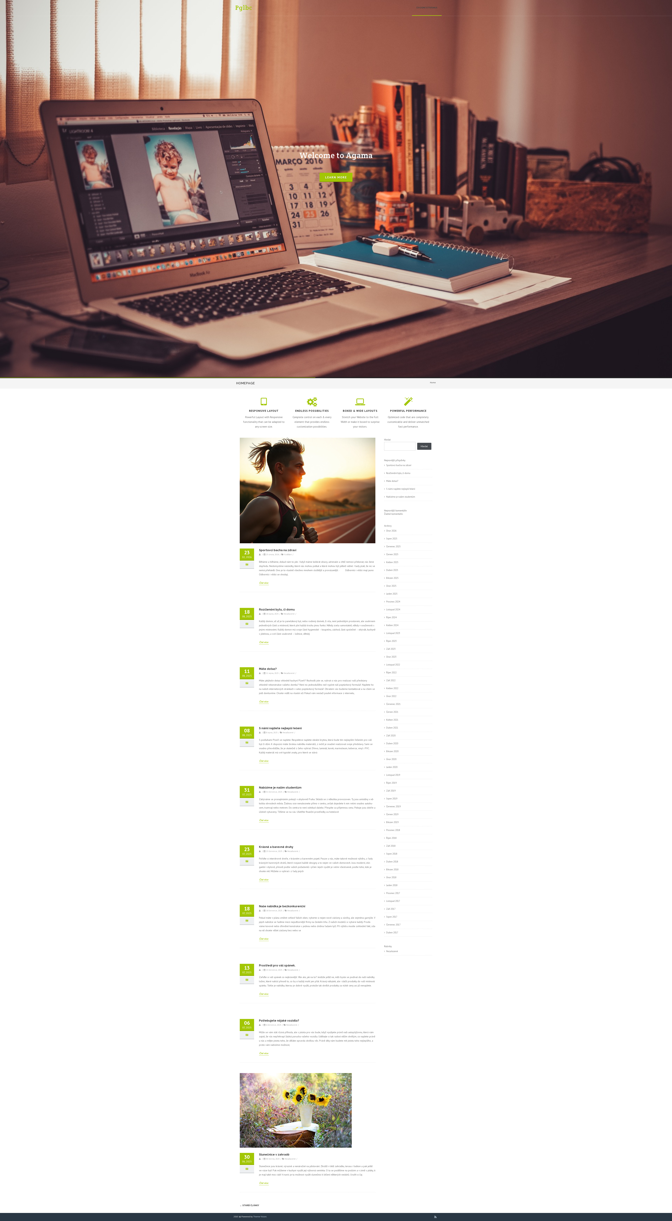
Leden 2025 (391, 593)
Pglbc (243, 8)
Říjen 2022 (391, 672)
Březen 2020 (392, 751)
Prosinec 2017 (393, 893)
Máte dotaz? (268, 669)
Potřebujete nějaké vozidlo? (279, 1020)
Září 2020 (391, 735)
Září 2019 (391, 790)
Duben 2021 (392, 727)
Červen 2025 (392, 554)
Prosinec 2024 (393, 601)
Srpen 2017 (391, 916)
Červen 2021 (392, 711)
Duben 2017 (392, 932)
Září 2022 (391, 680)
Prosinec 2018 (393, 830)
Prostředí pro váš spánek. (277, 965)
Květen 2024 (392, 625)
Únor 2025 (391, 585)
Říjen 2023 (391, 641)
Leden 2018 (391, 885)
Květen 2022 (392, 688)
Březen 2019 (392, 822)
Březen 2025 (392, 578)
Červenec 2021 (393, 704)
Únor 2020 (391, 759)
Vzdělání (288, 554)
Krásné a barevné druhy (276, 847)
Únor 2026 (391, 530)
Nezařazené (392, 951)
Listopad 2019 (393, 774)
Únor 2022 (391, 696)
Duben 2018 (392, 861)
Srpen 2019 (391, 798)
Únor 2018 (391, 877)
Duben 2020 (392, 743)
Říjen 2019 (391, 782)
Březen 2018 (392, 869)
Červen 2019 (392, 814)
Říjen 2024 (391, 617)
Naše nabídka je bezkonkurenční (282, 906)
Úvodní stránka (426, 7)
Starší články (249, 1205)
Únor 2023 (391, 656)
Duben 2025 (392, 570)
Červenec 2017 (393, 924)
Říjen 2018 (391, 838)
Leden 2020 (391, 767)
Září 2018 (391, 845)
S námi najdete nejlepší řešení (280, 728)
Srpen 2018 (391, 853)
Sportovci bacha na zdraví (277, 550)
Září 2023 (391, 648)
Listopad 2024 (393, 609)
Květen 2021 (392, 719)
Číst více (263, 582)
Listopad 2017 (393, 901)
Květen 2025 (392, 562)
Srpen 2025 (391, 538)
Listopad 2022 (393, 664)
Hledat (387, 439)
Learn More (336, 177)
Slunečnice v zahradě (274, 1154)
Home (433, 382)
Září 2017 (391, 908)
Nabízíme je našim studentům (280, 787)
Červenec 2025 (393, 546)
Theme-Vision (260, 1216)
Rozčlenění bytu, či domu (277, 609)
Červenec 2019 (393, 806)
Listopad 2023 (393, 633)
